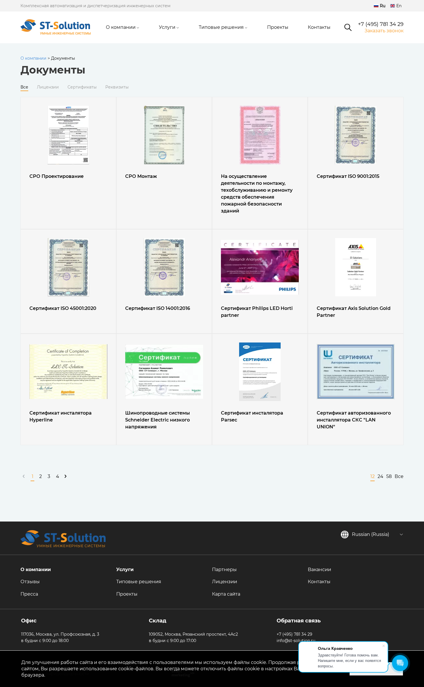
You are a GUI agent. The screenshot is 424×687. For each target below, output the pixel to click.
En (399, 5)
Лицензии (48, 87)
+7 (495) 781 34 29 (381, 24)
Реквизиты (117, 87)
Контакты (319, 27)
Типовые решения (221, 27)
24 (380, 476)
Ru (382, 5)
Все (24, 87)
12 (372, 476)
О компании (121, 27)
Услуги (167, 27)
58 (389, 476)
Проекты (277, 27)
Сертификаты (82, 87)
